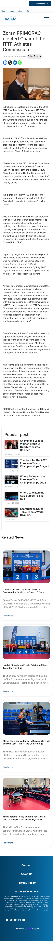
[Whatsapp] (20, 62)
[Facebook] (5, 62)
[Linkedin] (15, 62)
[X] (10, 62)
